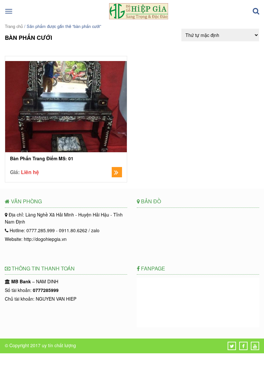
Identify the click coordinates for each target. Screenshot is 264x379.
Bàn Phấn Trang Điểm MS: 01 (41, 158)
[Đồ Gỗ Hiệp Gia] (138, 17)
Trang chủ (14, 26)
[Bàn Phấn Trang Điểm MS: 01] (66, 107)
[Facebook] (243, 346)
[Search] (256, 11)
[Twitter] (232, 346)
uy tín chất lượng (59, 345)
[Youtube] (255, 346)
